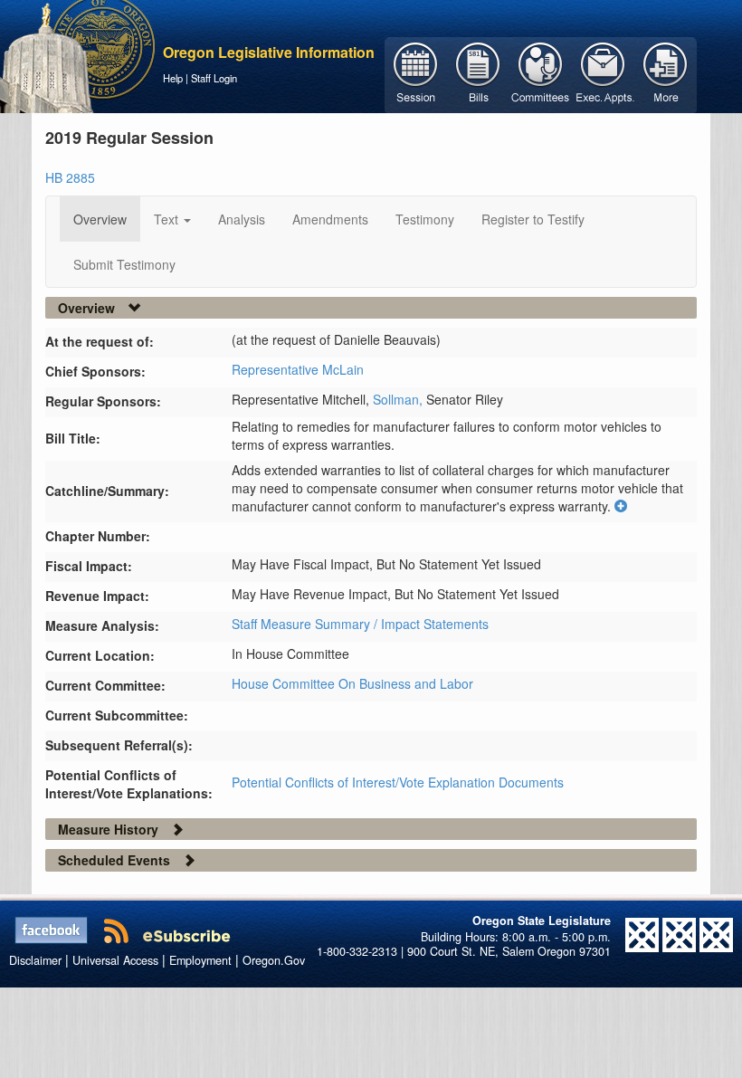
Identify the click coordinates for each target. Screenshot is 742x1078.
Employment (200, 960)
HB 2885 (70, 177)
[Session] (416, 73)
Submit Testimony (124, 264)
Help (173, 78)
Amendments (330, 219)
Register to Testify (533, 219)
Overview (100, 219)
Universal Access (115, 960)
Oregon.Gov (274, 960)
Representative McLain (298, 369)
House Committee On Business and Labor (352, 683)
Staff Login (214, 78)
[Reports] (665, 73)
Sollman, (399, 399)
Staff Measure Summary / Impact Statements (360, 624)
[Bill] (478, 73)
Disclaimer (35, 960)
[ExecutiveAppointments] (603, 73)
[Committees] (540, 73)
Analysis (241, 219)
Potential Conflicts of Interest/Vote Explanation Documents (398, 782)
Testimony (424, 219)
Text (168, 219)
